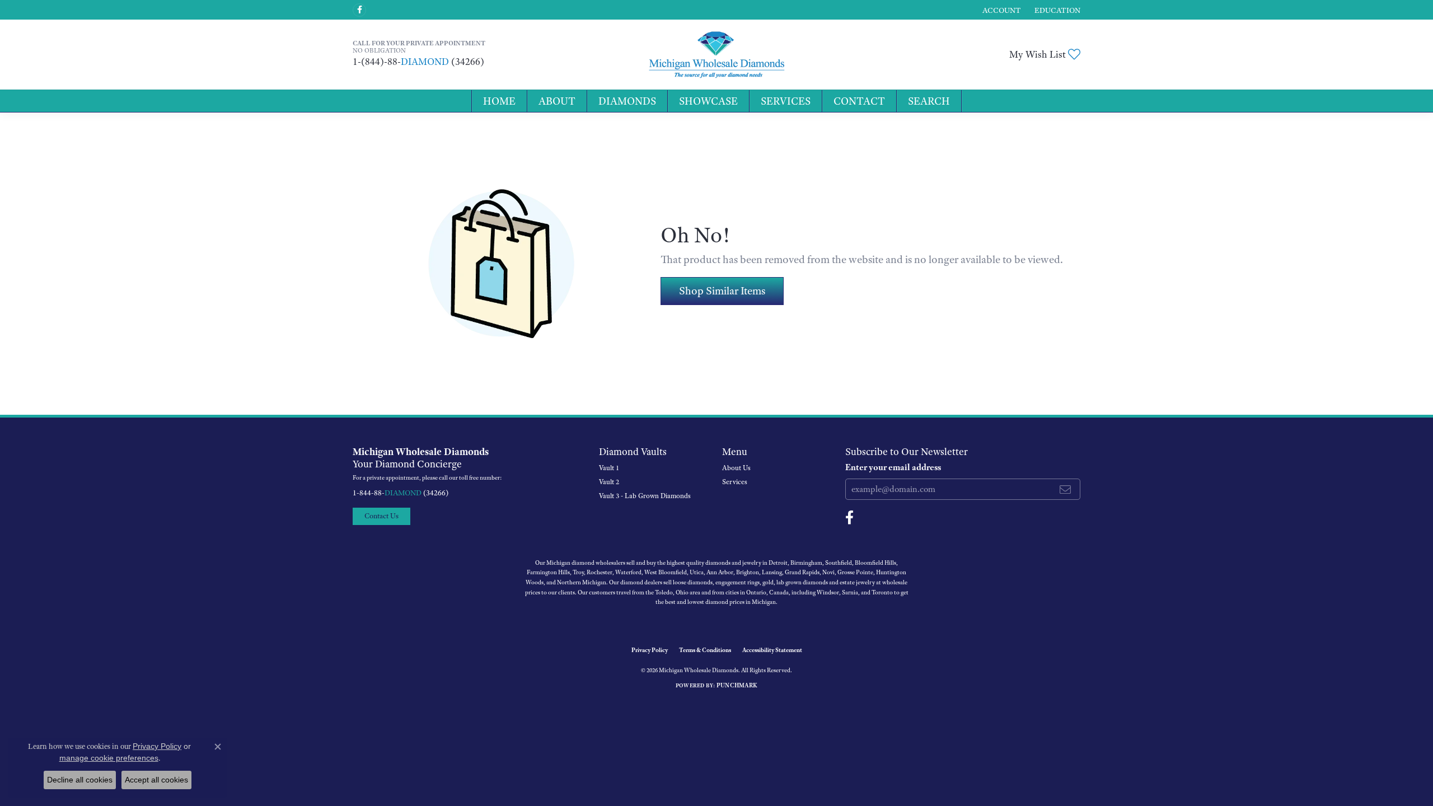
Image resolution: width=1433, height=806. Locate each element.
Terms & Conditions (705, 650)
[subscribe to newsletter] (1065, 489)
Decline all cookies (80, 779)
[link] (1056, 10)
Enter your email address (893, 467)
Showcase (708, 101)
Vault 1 (609, 467)
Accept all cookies (156, 779)
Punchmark (736, 685)
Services (786, 101)
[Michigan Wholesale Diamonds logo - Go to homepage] (716, 55)
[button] (1000, 10)
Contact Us (381, 516)
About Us (736, 467)
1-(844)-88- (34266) (418, 61)
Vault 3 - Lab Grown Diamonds (645, 495)
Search (929, 101)
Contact (859, 101)
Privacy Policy (649, 650)
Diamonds (627, 101)
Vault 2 (609, 481)
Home (499, 101)
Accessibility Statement (772, 650)
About (556, 101)
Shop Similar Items (722, 291)
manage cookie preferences (108, 757)
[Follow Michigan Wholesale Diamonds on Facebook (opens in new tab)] (359, 10)
